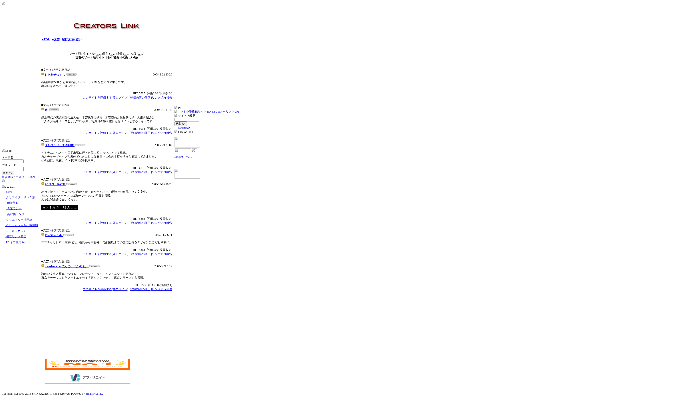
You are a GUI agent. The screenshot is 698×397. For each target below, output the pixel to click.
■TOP (46, 39)
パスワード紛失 (25, 177)
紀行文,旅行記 (71, 39)
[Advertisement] (75, 331)
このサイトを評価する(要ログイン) (105, 97)
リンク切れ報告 (162, 97)
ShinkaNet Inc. (94, 393)
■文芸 (56, 39)
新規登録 (7, 177)
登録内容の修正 (140, 97)
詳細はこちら (183, 156)
